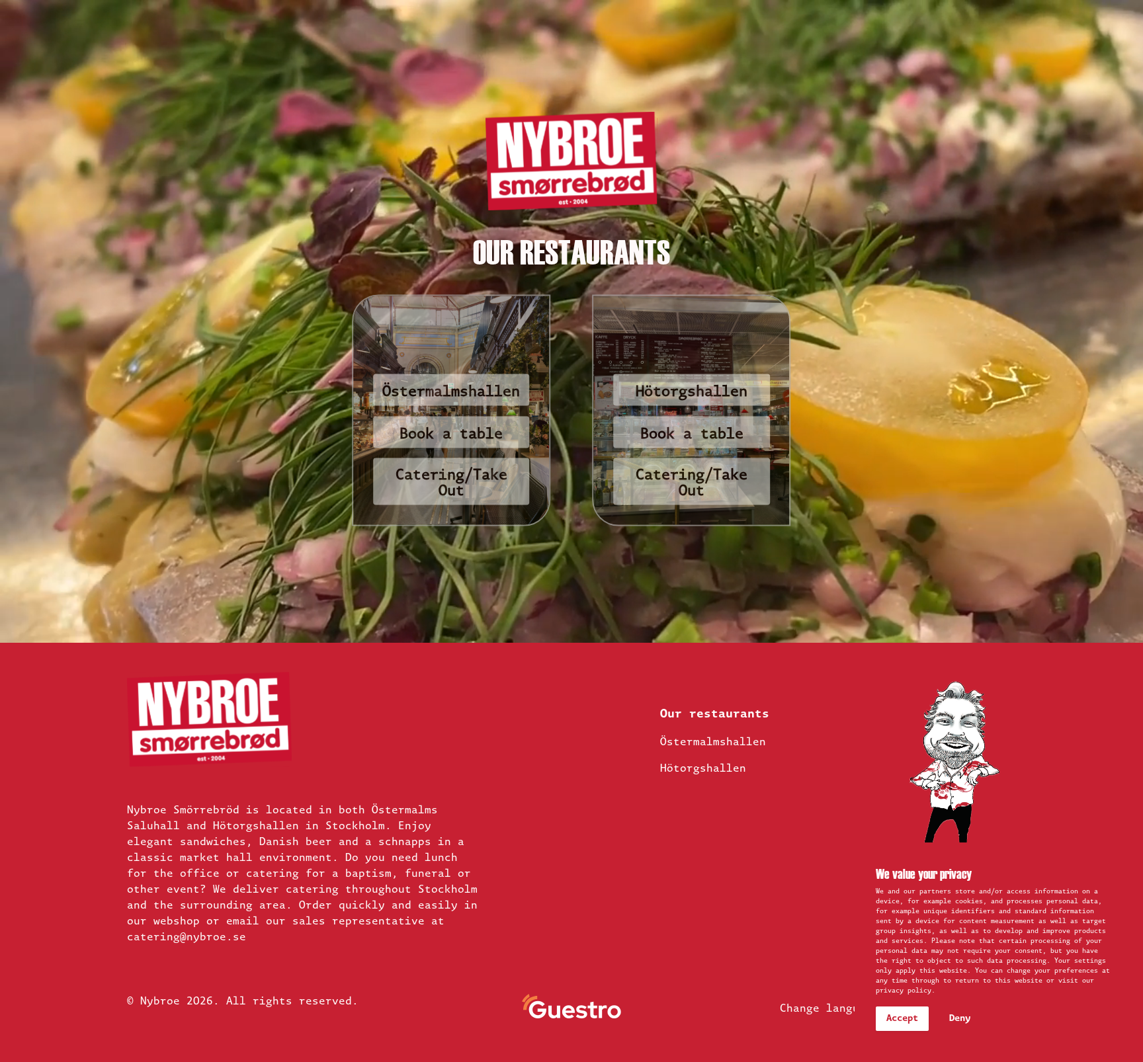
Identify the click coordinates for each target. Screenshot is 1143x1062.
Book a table (691, 434)
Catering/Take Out (451, 483)
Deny (959, 1019)
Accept (902, 1019)
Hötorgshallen (691, 392)
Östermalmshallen (451, 392)
